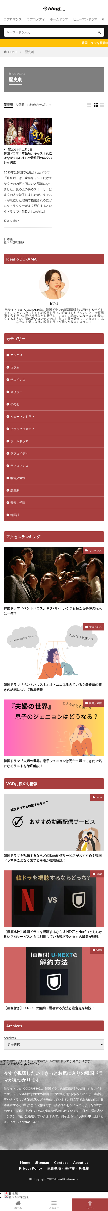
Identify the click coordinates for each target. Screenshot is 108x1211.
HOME (12, 52)
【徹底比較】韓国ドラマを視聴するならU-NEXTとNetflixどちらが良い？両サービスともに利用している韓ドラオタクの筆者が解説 (53, 934)
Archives (10, 1038)
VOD (99, 797)
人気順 (19, 104)
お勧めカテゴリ (37, 104)
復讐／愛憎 (17, 478)
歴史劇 (29, 52)
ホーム (18, 1207)
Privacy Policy (30, 1168)
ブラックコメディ (22, 429)
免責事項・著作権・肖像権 (68, 1168)
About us (80, 1162)
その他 (14, 404)
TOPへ (89, 1207)
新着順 (8, 104)
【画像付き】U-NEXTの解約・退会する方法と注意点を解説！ (49, 1008)
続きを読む (11, 220)
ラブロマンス (13, 19)
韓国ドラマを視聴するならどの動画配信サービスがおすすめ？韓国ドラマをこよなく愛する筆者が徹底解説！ (53, 857)
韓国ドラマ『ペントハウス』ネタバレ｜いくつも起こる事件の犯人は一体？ (53, 610)
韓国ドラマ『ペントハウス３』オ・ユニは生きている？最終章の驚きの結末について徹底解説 (53, 686)
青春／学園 (17, 502)
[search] (99, 32)
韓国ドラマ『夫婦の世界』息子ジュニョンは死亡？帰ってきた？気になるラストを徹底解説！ (53, 763)
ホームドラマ (59, 19)
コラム (14, 367)
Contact (61, 1162)
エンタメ (16, 355)
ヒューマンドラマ (85, 19)
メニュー (54, 1207)
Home (25, 1162)
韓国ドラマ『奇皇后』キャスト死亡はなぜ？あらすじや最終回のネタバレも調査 (28, 157)
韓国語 (14, 515)
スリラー (16, 392)
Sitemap (42, 1162)
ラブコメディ (36, 19)
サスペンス (17, 379)
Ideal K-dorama (66, 1179)
